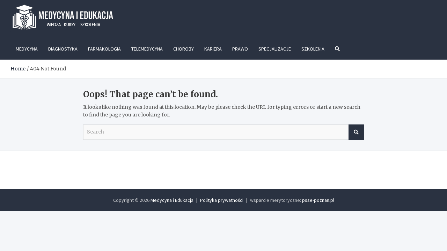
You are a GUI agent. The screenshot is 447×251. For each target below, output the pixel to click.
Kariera (213, 49)
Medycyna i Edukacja (172, 200)
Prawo (240, 49)
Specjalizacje (274, 49)
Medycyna (27, 49)
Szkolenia (312, 49)
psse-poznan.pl (318, 200)
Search (356, 132)
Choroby (183, 49)
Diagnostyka (63, 49)
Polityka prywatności (221, 200)
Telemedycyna (147, 49)
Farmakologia (104, 49)
